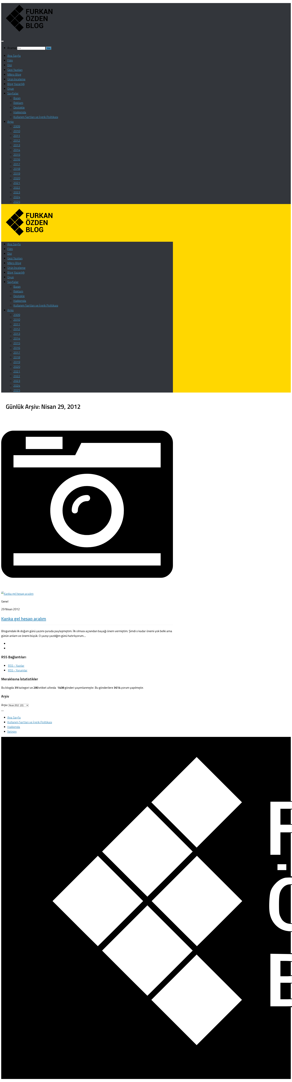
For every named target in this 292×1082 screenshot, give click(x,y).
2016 (16, 159)
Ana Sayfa (14, 55)
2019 (16, 173)
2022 (16, 187)
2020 (16, 178)
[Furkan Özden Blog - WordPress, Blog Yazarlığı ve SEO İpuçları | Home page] (28, 32)
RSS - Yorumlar (17, 670)
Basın (17, 98)
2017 (16, 164)
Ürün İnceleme (16, 79)
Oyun (10, 88)
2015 (16, 154)
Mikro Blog (14, 74)
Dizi (9, 65)
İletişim (12, 731)
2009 (16, 126)
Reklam (18, 102)
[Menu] (2, 41)
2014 (16, 149)
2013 (16, 145)
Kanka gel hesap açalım (23, 618)
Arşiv (10, 121)
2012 (16, 140)
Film (10, 60)
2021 (16, 182)
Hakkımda (19, 112)
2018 (16, 168)
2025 (16, 201)
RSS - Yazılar (16, 665)
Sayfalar (13, 93)
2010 (16, 131)
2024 (16, 197)
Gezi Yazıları (15, 69)
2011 (16, 135)
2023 (16, 192)
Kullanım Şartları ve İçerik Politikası (35, 116)
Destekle (19, 107)
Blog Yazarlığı (16, 83)
